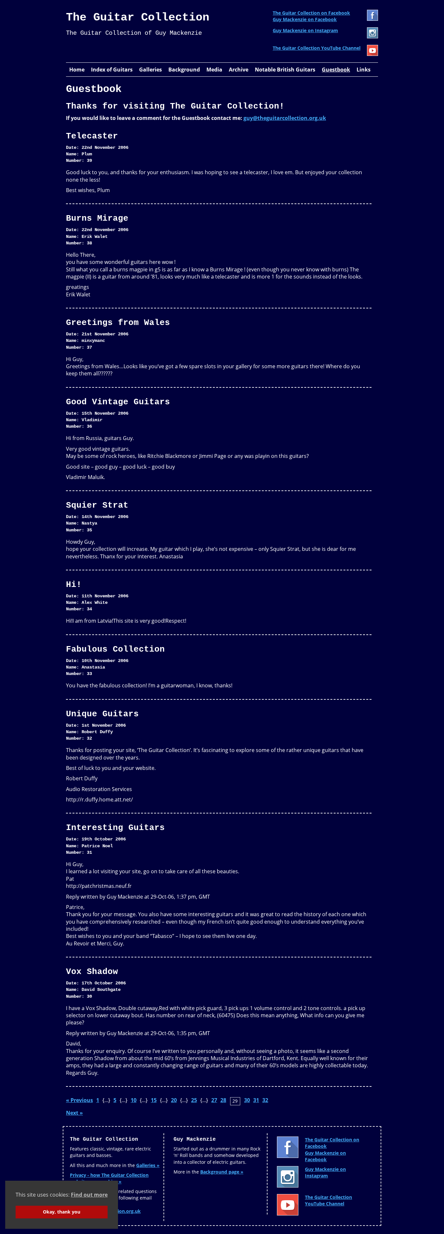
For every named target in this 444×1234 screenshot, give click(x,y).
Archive (238, 69)
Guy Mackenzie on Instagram (305, 30)
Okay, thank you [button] (61, 1212)
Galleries (150, 69)
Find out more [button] (89, 1194)
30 (247, 1100)
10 (134, 1100)
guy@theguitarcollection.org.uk (284, 118)
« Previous (79, 1100)
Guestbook (336, 69)
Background (184, 69)
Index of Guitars (112, 69)
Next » (74, 1112)
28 (223, 1100)
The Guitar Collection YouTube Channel (316, 48)
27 (214, 1100)
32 (265, 1100)
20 (174, 1100)
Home (77, 69)
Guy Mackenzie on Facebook (305, 19)
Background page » (221, 1172)
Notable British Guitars (285, 69)
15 (154, 1100)
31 (256, 1100)
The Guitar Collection (137, 17)
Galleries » (148, 1165)
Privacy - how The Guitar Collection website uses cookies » (109, 1178)
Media (214, 69)
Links (364, 69)
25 (194, 1100)
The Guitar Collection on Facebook (311, 13)
